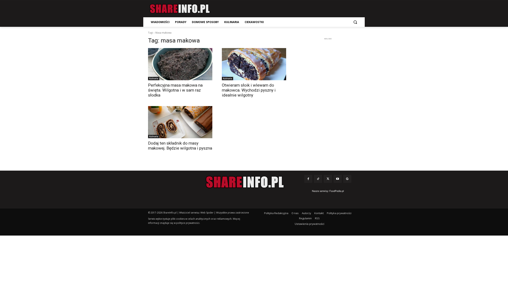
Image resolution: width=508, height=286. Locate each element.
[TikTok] (318, 179)
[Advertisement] (328, 100)
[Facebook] (308, 179)
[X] (328, 179)
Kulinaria (153, 78)
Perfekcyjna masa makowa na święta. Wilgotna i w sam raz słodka (175, 90)
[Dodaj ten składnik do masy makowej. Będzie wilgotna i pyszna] (180, 122)
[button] (355, 22)
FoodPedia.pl (336, 190)
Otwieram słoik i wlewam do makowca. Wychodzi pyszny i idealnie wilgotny (249, 90)
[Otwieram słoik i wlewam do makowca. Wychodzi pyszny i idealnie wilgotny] (254, 64)
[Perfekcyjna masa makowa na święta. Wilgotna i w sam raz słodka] (180, 64)
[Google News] (347, 179)
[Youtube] (338, 179)
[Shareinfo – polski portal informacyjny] (180, 8)
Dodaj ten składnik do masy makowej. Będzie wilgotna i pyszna (180, 146)
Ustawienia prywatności (309, 223)
